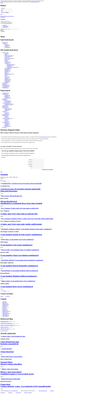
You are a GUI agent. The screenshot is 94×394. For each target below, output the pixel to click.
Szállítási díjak (5, 27)
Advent (4, 301)
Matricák (4, 111)
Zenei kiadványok (6, 85)
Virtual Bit (52, 390)
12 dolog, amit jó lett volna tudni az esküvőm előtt (19, 214)
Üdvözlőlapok (5, 122)
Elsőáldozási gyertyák (8, 104)
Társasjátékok (5, 86)
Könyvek (4, 43)
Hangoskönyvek (5, 84)
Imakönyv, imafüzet (8, 74)
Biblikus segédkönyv (8, 55)
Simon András (7, 109)
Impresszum (10, 392)
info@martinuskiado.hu (8, 23)
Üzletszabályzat (18, 392)
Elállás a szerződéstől (28, 392)
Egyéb (6, 57)
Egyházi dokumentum (8, 58)
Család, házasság (8, 56)
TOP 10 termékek (6, 26)
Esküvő (4, 306)
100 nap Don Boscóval (21, 202)
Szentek (6, 110)
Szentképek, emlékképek (7, 118)
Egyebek (4, 127)
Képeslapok (5, 106)
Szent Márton (5, 315)
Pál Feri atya (5, 312)
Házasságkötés (7, 97)
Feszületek (4, 99)
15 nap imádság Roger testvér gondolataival (16, 286)
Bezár (1, 14)
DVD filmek (5, 82)
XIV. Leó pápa (5, 316)
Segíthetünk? (2, 19)
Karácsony (4, 309)
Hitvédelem (7, 71)
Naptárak (4, 83)
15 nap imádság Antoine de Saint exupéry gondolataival (21, 234)
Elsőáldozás (7, 124)
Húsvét (4, 308)
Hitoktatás (6, 70)
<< (0, 181)
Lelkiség (6, 46)
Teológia (6, 80)
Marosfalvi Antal (8, 108)
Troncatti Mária (11, 363)
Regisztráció (3, 12)
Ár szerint (10, 177)
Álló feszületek (7, 101)
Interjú (6, 75)
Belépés (1, 2)
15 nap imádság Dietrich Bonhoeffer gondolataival (19, 266)
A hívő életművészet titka (9, 343)
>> (8, 181)
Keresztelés (7, 123)
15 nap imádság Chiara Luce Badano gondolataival (19, 255)
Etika (6, 60)
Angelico (6, 112)
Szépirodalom (7, 47)
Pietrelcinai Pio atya (6, 313)
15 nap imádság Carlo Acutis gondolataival (16, 245)
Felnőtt (6, 117)
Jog (5, 76)
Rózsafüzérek (5, 115)
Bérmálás (6, 96)
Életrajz (6, 44)
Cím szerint (6, 177)
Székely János (5, 314)
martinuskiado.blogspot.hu (43, 136)
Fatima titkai (25, 385)
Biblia (6, 54)
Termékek (4, 174)
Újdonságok (5, 25)
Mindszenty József (6, 311)
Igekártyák (4, 105)
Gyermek (6, 63)
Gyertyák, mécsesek (6, 102)
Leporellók (9, 66)
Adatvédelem (2, 392)
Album (6, 53)
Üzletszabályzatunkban (34, 1)
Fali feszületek (7, 100)
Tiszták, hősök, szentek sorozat (12, 67)
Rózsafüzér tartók (6, 114)
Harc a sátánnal (7, 68)
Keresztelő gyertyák (8, 103)
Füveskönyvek (7, 62)
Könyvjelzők (5, 107)
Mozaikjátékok (5, 87)
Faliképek (4, 98)
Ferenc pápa (5, 307)
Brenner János (5, 304)
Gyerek (6, 116)
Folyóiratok (5, 42)
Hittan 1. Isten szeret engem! (17, 373)
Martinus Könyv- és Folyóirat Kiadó (11, 390)
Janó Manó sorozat (10, 64)
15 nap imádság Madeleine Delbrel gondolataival (18, 276)
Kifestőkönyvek (9, 65)
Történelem (7, 81)
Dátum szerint (15, 177)
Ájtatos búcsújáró (7, 352)
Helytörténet (7, 45)
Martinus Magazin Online (9, 16)
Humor (6, 72)
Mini (5, 120)
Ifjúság (6, 73)
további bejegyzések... (4, 330)
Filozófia (6, 61)
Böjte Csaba (5, 303)
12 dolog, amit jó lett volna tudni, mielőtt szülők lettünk (21, 224)
